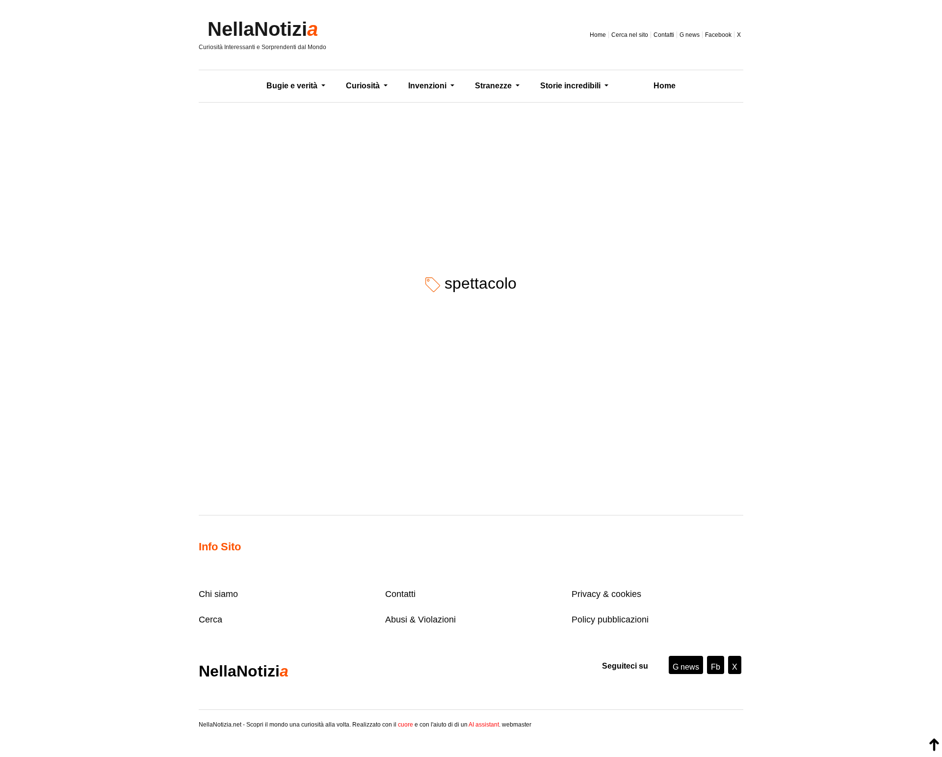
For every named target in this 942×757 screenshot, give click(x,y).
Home (598, 34)
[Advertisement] (471, 181)
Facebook (718, 34)
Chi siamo (218, 594)
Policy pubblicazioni (610, 619)
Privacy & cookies (606, 594)
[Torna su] (934, 744)
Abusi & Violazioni (420, 619)
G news (690, 34)
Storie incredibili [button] (571, 85)
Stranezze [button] (494, 85)
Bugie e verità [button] (292, 85)
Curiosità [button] (364, 85)
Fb (715, 667)
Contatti (664, 34)
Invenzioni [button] (428, 85)
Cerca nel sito (629, 34)
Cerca (210, 619)
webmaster (516, 724)
